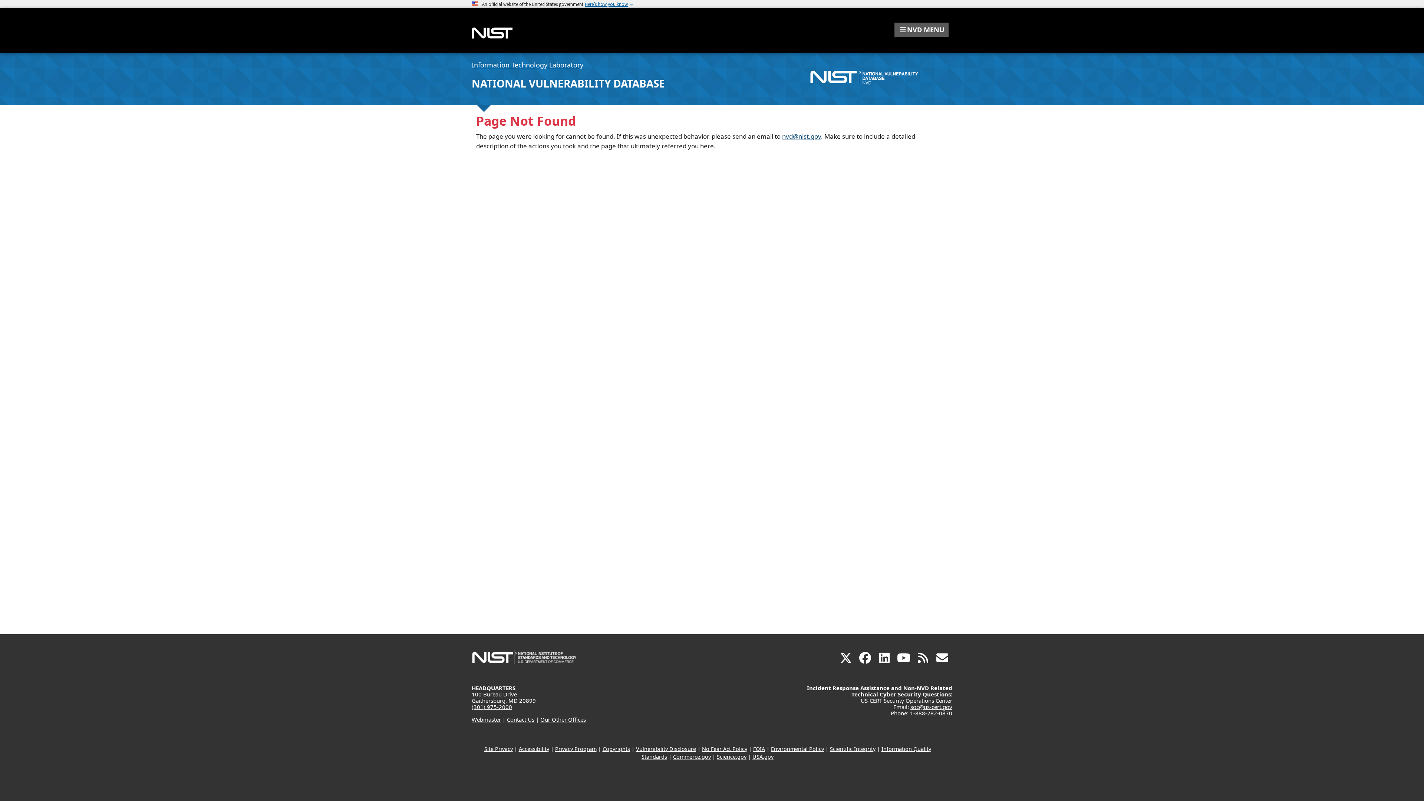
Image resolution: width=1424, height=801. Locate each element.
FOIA (759, 748)
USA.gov (763, 756)
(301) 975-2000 (492, 707)
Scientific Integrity (853, 748)
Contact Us (520, 719)
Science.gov (731, 756)
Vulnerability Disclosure (666, 748)
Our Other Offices (563, 719)
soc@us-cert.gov (931, 707)
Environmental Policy (797, 748)
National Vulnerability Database (568, 83)
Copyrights (616, 748)
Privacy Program (576, 748)
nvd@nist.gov (801, 136)
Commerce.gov (692, 756)
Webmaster (486, 719)
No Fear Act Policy (724, 748)
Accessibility (534, 748)
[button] (921, 30)
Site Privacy (498, 748)
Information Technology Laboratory (527, 64)
